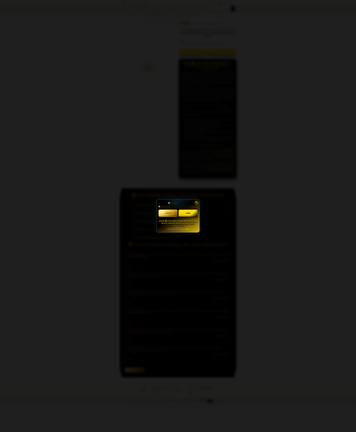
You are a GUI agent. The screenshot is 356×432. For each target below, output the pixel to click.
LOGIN (188, 213)
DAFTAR (168, 213)
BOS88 (187, 229)
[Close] (196, 202)
